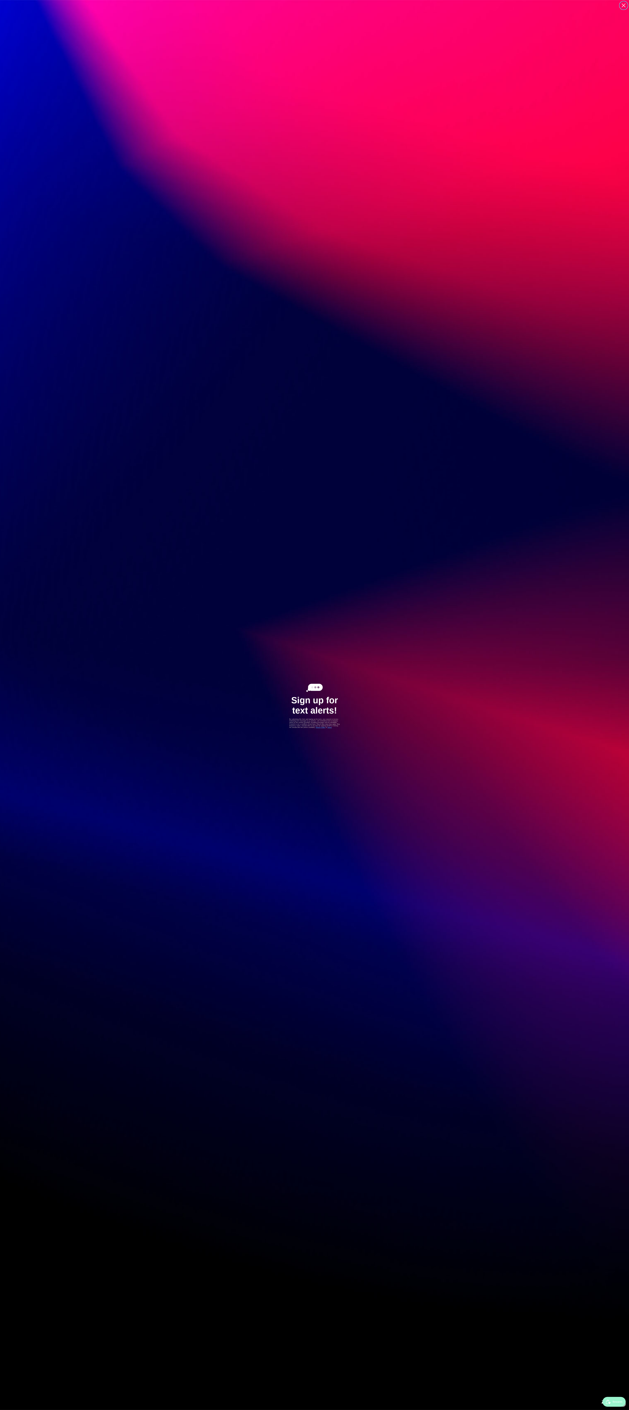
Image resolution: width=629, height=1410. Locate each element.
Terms (329, 727)
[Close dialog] (623, 5)
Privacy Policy (320, 727)
